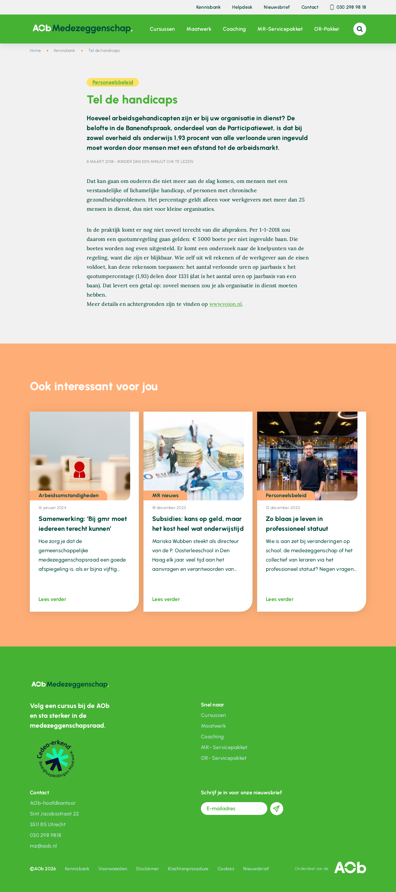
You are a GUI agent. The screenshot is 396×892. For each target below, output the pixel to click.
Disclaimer (147, 868)
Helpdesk (242, 7)
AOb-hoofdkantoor (53, 803)
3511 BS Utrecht (48, 824)
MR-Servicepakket (280, 29)
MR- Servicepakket (224, 747)
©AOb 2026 (43, 868)
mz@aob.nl (43, 846)
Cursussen (162, 29)
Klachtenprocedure (188, 868)
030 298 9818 (45, 835)
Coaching (234, 29)
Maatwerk (198, 29)
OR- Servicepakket (223, 758)
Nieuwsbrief (277, 7)
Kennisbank (208, 7)
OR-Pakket (327, 29)
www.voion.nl (225, 304)
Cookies (225, 868)
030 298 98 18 (351, 7)
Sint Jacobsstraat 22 (54, 814)
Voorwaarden (112, 868)
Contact (310, 7)
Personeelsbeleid (112, 82)
